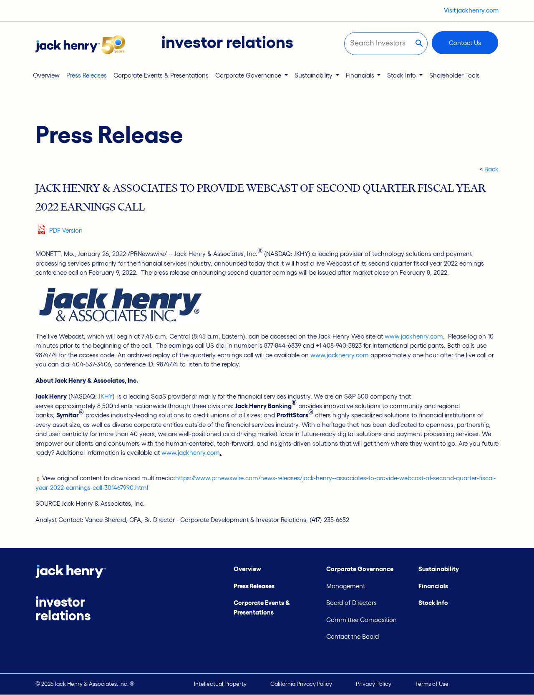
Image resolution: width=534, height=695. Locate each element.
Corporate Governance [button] (249, 75)
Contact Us (465, 42)
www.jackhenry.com (414, 336)
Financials (433, 586)
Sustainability (438, 568)
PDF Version (66, 230)
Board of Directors (351, 602)
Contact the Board (352, 636)
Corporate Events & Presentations (161, 75)
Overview (46, 75)
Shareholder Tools (454, 75)
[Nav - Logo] (80, 44)
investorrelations (63, 608)
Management (345, 586)
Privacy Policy (373, 684)
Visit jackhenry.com (471, 10)
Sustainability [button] (314, 75)
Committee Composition (361, 619)
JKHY (105, 396)
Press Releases (86, 75)
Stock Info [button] (402, 75)
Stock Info (433, 602)
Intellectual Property (220, 684)
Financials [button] (361, 75)
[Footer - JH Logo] (70, 571)
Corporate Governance (359, 568)
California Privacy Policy (301, 684)
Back (491, 169)
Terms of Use (431, 684)
